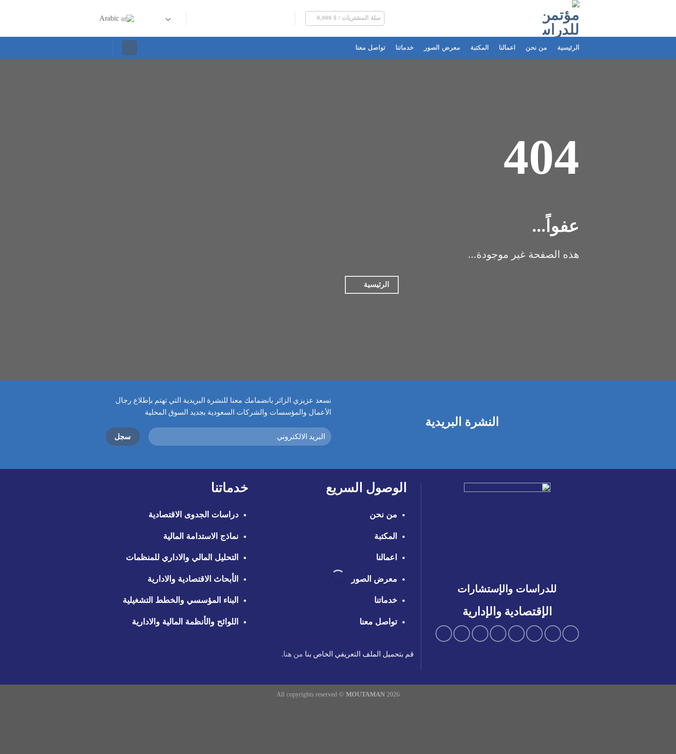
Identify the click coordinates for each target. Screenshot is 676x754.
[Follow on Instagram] (273, 18)
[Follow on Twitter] (261, 18)
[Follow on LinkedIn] (213, 18)
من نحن (536, 47)
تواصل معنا (370, 47)
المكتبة (479, 47)
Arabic (110, 18)
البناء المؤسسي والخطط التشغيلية (181, 600)
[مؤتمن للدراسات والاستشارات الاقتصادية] (515, 18)
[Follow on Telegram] (201, 18)
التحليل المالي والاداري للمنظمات (182, 557)
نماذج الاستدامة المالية (201, 536)
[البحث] (100, 48)
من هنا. (292, 654)
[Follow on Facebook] (285, 18)
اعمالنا (507, 47)
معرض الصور (442, 47)
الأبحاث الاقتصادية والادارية (193, 578)
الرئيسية (568, 47)
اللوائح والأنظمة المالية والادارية (185, 621)
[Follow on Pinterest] (225, 18)
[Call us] (237, 18)
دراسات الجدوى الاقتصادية (194, 514)
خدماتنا (404, 47)
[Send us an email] (249, 18)
